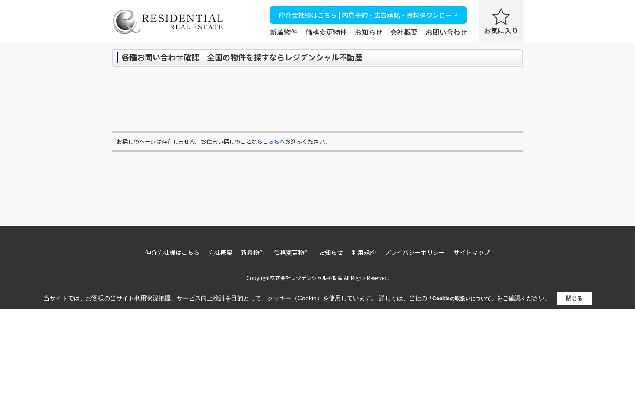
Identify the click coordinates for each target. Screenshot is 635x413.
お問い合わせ (446, 32)
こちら (271, 141)
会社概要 (404, 32)
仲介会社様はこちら (172, 252)
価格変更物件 (326, 32)
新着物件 (284, 32)
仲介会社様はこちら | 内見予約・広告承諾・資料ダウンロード (368, 14)
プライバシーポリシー (414, 252)
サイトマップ (472, 252)
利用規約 (364, 252)
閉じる (574, 298)
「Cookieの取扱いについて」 (461, 298)
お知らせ (368, 32)
